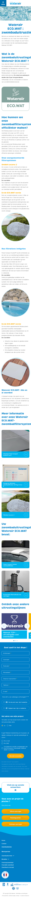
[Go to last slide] (4, 626)
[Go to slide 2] (15, 640)
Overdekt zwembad (8, 865)
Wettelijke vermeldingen (21, 893)
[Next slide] (27, 626)
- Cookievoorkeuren (24, 895)
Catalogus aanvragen (15, 824)
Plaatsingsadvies (15, 818)
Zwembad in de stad (8, 867)
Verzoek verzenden (15, 756)
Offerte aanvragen (15, 811)
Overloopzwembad (7, 862)
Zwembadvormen (7, 855)
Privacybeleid (5, 895)
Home (3, 840)
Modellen (4, 859)
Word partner (6, 851)
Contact (4, 843)
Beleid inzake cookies (14, 895)
